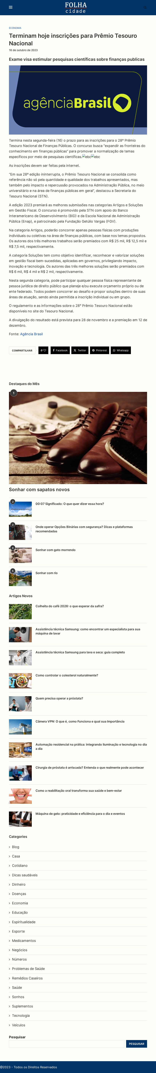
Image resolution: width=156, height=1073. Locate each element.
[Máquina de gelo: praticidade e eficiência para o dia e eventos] (20, 819)
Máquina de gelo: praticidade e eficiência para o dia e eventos (80, 814)
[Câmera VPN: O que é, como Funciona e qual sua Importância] (20, 727)
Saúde (17, 988)
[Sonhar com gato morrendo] (20, 555)
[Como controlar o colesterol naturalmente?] (20, 680)
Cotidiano (20, 866)
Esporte (18, 931)
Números (19, 959)
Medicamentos (24, 941)
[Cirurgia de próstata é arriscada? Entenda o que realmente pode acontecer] (20, 773)
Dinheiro (18, 884)
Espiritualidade (23, 922)
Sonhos (18, 997)
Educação (20, 912)
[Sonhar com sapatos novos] (78, 438)
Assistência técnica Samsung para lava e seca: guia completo (80, 652)
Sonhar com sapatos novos (39, 489)
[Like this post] (44, 350)
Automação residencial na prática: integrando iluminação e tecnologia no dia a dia (91, 747)
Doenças (19, 894)
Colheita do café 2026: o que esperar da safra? (70, 606)
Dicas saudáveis (24, 875)
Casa (16, 856)
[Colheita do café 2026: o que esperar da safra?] (20, 611)
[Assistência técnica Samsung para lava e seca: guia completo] (20, 657)
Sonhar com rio (47, 573)
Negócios (19, 950)
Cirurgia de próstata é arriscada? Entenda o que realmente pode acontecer (90, 767)
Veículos (18, 1025)
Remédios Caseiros (27, 978)
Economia (20, 903)
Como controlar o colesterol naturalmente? (67, 675)
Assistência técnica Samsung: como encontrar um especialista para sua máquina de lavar (88, 631)
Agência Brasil (31, 334)
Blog (15, 847)
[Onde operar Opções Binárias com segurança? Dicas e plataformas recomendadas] (20, 532)
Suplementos (22, 1006)
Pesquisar (17, 1037)
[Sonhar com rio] (20, 578)
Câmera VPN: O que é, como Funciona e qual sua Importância (80, 721)
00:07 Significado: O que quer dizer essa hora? (70, 504)
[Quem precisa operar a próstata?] (20, 703)
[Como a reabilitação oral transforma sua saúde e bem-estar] (20, 796)
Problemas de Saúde (28, 969)
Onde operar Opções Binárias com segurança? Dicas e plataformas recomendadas (84, 529)
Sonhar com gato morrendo (56, 550)
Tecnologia (21, 1016)
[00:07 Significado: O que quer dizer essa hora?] (20, 509)
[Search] (143, 7)
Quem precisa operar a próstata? (59, 698)
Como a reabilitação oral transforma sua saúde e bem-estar (79, 790)
